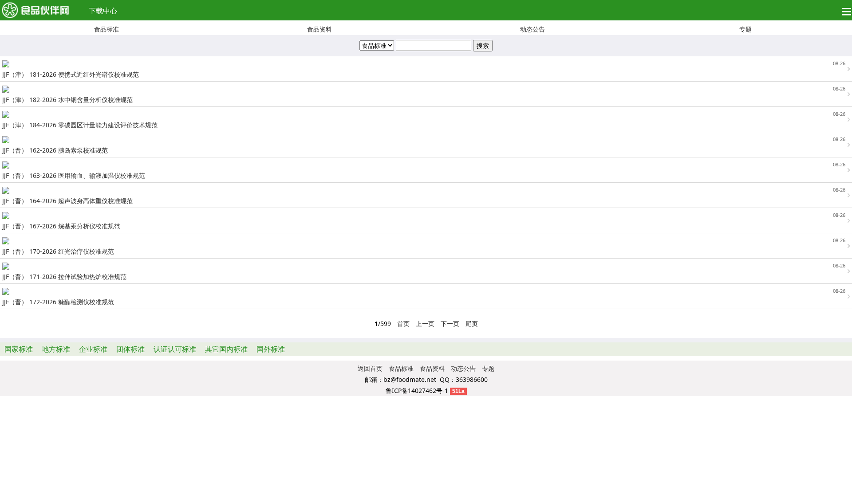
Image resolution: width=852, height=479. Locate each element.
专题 (745, 29)
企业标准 (93, 349)
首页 (403, 323)
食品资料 (319, 29)
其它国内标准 (226, 349)
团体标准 (130, 349)
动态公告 (532, 29)
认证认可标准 (175, 349)
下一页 (450, 323)
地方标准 (56, 349)
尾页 (471, 323)
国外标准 (270, 349)
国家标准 (18, 349)
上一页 (425, 323)
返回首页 (370, 368)
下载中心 (103, 11)
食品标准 (106, 29)
